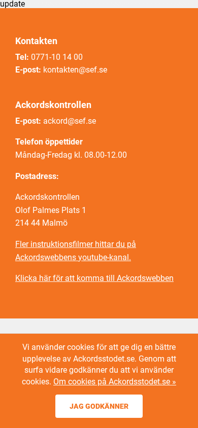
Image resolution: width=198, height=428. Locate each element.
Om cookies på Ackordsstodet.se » (114, 381)
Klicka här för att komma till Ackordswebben (94, 278)
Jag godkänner (99, 406)
